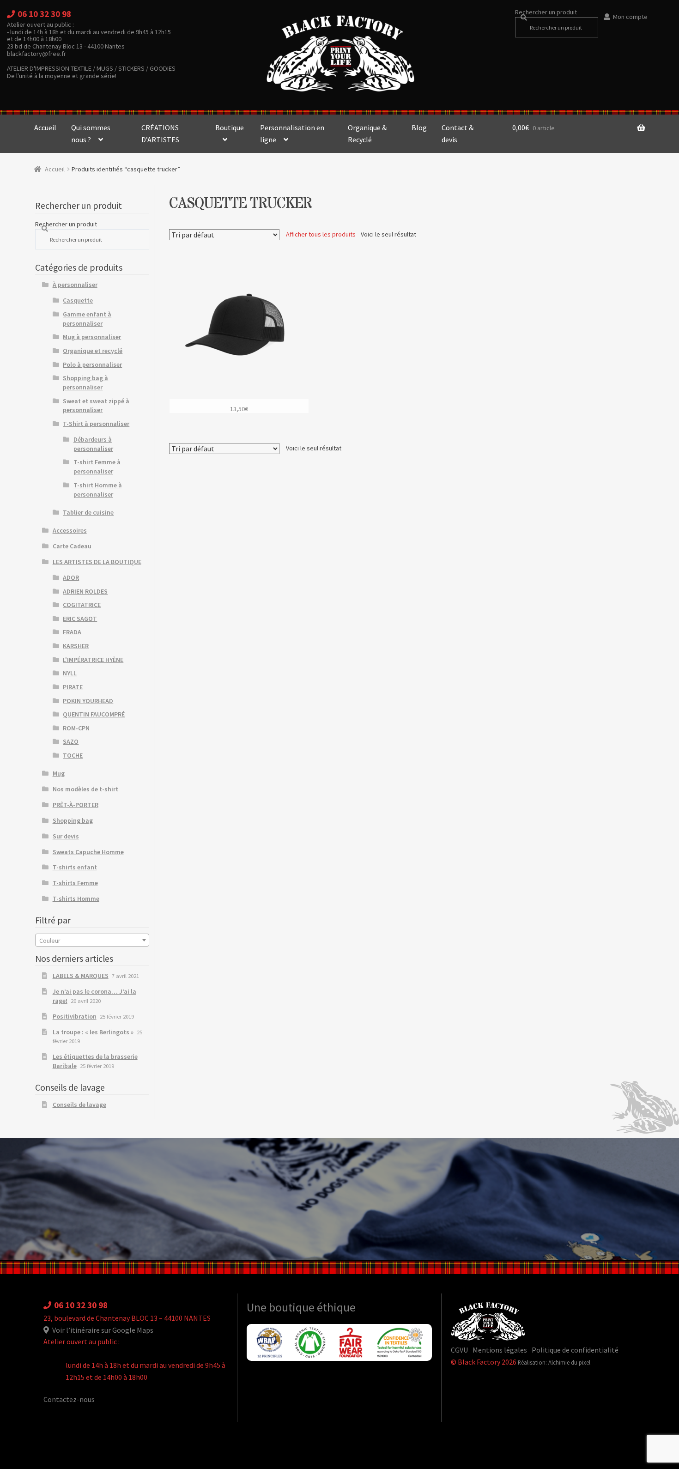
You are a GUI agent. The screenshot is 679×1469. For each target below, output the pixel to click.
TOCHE (73, 755)
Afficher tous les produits (321, 234)
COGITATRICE (82, 605)
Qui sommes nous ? (90, 133)
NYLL (70, 673)
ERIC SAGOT (80, 618)
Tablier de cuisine (88, 512)
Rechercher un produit (546, 12)
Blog (419, 127)
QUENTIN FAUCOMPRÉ (94, 714)
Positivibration (75, 1016)
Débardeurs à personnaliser (93, 444)
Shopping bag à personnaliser (85, 382)
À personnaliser (75, 284)
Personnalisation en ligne (292, 133)
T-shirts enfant (75, 867)
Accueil (45, 127)
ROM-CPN (76, 728)
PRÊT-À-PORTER (75, 805)
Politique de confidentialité (575, 1349)
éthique (336, 1307)
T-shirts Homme (76, 898)
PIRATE (73, 687)
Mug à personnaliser (92, 337)
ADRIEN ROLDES (85, 591)
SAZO (71, 741)
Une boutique (282, 1307)
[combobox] (92, 940)
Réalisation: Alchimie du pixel (554, 1362)
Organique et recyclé (92, 350)
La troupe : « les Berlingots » (93, 1032)
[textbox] (92, 940)
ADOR (71, 577)
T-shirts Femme (75, 883)
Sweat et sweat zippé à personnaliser (96, 405)
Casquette (78, 300)
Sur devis (66, 836)
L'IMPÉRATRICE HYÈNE (93, 660)
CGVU (459, 1349)
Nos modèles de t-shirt (85, 789)
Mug (59, 773)
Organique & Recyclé (367, 133)
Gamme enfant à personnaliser (87, 319)
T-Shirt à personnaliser (96, 423)
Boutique (229, 127)
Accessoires (70, 530)
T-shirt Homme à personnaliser (97, 489)
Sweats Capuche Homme (88, 852)
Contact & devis (457, 133)
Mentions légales (500, 1349)
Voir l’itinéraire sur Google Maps (102, 1330)
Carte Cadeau (72, 546)
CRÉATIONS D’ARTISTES (160, 133)
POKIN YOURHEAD (88, 701)
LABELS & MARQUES (81, 975)
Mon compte (630, 16)
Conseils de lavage (79, 1104)
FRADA (72, 632)
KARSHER (76, 646)
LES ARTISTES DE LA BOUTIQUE (97, 562)
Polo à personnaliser (92, 364)
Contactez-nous (69, 1399)
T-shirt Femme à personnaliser (97, 466)
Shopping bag (73, 820)
